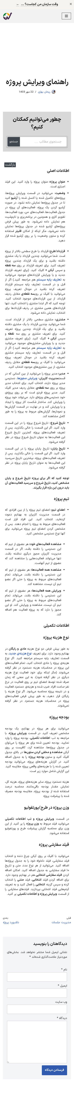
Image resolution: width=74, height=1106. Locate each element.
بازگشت (10, 164)
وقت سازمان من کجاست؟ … (37, 4)
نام (64, 969)
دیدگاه (62, 1018)
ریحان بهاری (44, 92)
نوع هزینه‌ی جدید (20, 653)
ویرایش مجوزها (27, 378)
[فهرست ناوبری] (66, 16)
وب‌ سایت (61, 1002)
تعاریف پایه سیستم (48, 280)
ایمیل (62, 986)
